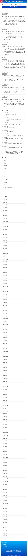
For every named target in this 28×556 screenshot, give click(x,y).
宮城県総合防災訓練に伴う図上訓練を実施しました (14, 143)
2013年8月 (5, 516)
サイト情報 (4, 546)
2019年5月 (5, 424)
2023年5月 (5, 305)
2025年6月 (5, 237)
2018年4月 (5, 449)
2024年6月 (5, 270)
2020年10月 (5, 386)
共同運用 (4, 163)
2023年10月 (5, 291)
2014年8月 (5, 511)
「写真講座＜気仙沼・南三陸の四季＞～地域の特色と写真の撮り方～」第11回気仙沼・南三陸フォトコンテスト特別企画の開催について (14, 152)
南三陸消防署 (5, 182)
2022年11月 (5, 321)
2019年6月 (5, 421)
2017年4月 (5, 470)
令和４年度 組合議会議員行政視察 (13, 61)
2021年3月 (5, 375)
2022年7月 (5, 332)
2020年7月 (5, 392)
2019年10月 (5, 411)
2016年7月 (5, 487)
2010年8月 (5, 533)
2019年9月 (5, 413)
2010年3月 (5, 535)
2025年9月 (5, 229)
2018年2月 (5, 454)
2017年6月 (5, 468)
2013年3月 (5, 519)
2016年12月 (5, 478)
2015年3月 (5, 508)
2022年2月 (5, 345)
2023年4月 (5, 308)
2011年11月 (5, 527)
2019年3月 (5, 427)
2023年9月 (5, 294)
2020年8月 (5, 389)
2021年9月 (5, 359)
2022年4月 (5, 340)
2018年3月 (5, 451)
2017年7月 (5, 465)
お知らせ (4, 174)
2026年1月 (5, 218)
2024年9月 (5, 261)
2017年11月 (5, 459)
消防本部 (4, 176)
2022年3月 (5, 343)
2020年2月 (5, 402)
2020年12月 (5, 383)
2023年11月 (5, 289)
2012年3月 (5, 525)
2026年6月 (5, 204)
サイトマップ (5, 542)
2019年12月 (5, 405)
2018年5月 (5, 446)
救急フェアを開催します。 (9, 127)
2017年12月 (5, 457)
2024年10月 (5, 259)
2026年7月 (5, 202)
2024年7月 (5, 267)
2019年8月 (5, 416)
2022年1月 (5, 348)
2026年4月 (5, 210)
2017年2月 (5, 476)
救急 (3, 171)
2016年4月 (5, 495)
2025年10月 (5, 226)
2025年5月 (5, 240)
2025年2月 (5, 248)
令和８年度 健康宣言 (8, 131)
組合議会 (4, 59)
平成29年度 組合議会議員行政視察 (13, 88)
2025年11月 (5, 223)
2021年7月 (5, 364)
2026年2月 (5, 215)
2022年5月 (5, 337)
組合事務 (4, 160)
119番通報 (5, 165)
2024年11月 (5, 256)
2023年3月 (5, 310)
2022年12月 (5, 318)
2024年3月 (5, 278)
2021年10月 (5, 356)
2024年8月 (5, 264)
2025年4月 (5, 242)
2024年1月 (5, 283)
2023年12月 (5, 286)
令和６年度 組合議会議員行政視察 (13, 31)
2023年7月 (5, 299)
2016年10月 (5, 481)
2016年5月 (5, 492)
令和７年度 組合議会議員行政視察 (13, 16)
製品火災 (4, 190)
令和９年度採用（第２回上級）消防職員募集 (13, 135)
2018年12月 (5, 432)
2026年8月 (5, 199)
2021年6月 (5, 367)
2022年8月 (5, 329)
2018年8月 (5, 438)
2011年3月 (5, 530)
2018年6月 (5, 443)
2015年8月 (5, 506)
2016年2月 (5, 500)
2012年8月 (5, 522)
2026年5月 (5, 207)
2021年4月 (5, 373)
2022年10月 (5, 324)
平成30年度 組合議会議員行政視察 (13, 76)
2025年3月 (5, 245)
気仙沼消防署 (5, 179)
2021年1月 (5, 381)
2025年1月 (5, 251)
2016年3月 (5, 497)
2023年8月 (5, 297)
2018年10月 (5, 435)
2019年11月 (5, 408)
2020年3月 (5, 400)
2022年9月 (5, 327)
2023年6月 (5, 302)
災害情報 (4, 192)
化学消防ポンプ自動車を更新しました (12, 124)
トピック (4, 184)
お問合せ (4, 544)
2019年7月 (5, 419)
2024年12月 (5, 253)
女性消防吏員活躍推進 (7, 187)
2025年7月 (5, 234)
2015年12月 (5, 503)
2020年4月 (5, 397)
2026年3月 (5, 213)
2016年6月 (5, 489)
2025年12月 (5, 221)
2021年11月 (5, 354)
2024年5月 (5, 272)
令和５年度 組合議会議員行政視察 (13, 46)
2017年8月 (5, 462)
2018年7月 (5, 440)
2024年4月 (5, 275)
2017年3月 (5, 473)
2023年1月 (5, 316)
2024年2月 (5, 280)
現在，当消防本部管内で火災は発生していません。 (14, 147)
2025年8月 (5, 232)
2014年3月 (5, 514)
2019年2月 (5, 430)
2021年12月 (5, 351)
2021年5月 (5, 370)
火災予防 (4, 168)
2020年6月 (5, 394)
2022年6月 (5, 335)
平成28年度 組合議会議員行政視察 (13, 99)
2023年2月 (5, 313)
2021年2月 (5, 378)
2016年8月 (5, 484)
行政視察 (4, 14)
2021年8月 (5, 362)
